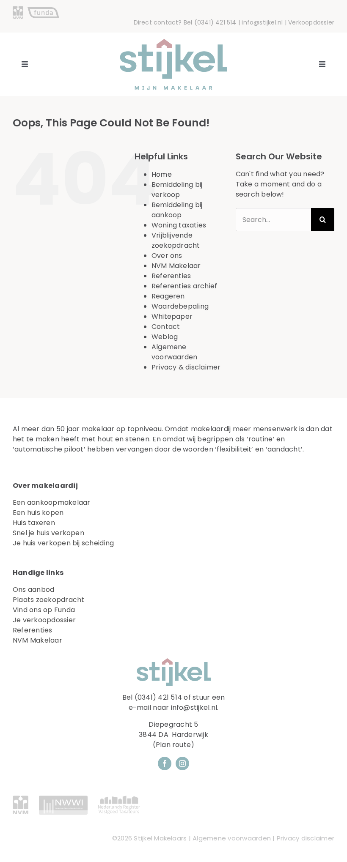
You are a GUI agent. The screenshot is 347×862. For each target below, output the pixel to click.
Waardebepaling (180, 306)
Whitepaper (172, 316)
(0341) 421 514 (215, 22)
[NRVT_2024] (119, 799)
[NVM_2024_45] (18, 9)
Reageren (168, 296)
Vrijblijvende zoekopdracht (175, 240)
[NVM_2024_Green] (20, 799)
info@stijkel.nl (262, 22)
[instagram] (182, 763)
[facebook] (164, 763)
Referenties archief (184, 286)
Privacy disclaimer (305, 838)
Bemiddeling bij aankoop (177, 210)
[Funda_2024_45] (43, 10)
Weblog (164, 337)
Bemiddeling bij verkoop (177, 190)
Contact (165, 326)
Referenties (171, 276)
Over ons (166, 255)
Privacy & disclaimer (186, 367)
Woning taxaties (179, 225)
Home (161, 174)
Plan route (173, 745)
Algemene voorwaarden (174, 352)
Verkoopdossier (311, 22)
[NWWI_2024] (63, 799)
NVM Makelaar (176, 266)
